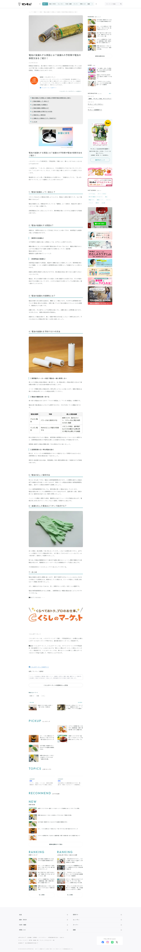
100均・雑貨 (68, 4)
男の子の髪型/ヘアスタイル (96, 197)
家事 (41, 12)
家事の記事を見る (100, 56)
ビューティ (60, 4)
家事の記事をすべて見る (55, 844)
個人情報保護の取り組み (31, 943)
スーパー (76, 4)
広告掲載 (29, 937)
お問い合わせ (21, 937)
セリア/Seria (92, 194)
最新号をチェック (100, 160)
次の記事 (80, 702)
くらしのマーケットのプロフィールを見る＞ (70, 91)
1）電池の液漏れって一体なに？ (40, 101)
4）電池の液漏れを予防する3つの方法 (42, 111)
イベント (91, 203)
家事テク (45, 4)
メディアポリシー (42, 937)
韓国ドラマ (91, 200)
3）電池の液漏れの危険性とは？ (40, 108)
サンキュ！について (23, 940)
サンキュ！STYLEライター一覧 (47, 940)
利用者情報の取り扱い (53, 937)
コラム (43, 696)
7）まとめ (34, 121)
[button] (40, 4)
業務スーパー (100, 200)
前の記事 (32, 702)
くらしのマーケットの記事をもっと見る (56, 685)
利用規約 (35, 937)
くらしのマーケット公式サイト (49, 87)
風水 (106, 197)
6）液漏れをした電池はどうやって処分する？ (44, 118)
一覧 (109, 93)
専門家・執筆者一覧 (33, 940)
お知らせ (62, 937)
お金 (20, 915)
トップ (93, 4)
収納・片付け (52, 4)
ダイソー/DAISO (102, 194)
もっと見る (42, 895)
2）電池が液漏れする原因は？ (40, 104)
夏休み (97, 203)
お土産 (103, 203)
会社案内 (20, 943)
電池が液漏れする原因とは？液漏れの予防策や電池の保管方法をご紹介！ (51, 98)
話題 (89, 4)
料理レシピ (83, 4)
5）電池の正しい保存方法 (39, 115)
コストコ (108, 200)
